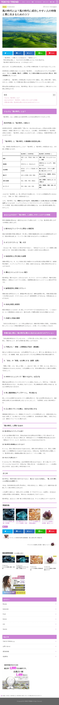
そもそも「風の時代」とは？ (12, 97)
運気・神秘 (52, 1)
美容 (33, 1)
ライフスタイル (38, 1)
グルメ (23, 1)
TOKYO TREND (10, 2)
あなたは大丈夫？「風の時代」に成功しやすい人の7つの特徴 (21, 100)
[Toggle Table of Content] (53, 95)
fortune (4, 6)
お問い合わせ (6, 646)
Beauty (5, 604)
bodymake (6, 609)
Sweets (5, 629)
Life (4, 624)
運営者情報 (6, 651)
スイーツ (28, 1)
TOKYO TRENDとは (9, 641)
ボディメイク (45, 1)
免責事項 (5, 656)
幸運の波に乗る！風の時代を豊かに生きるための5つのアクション (22, 102)
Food (4, 614)
